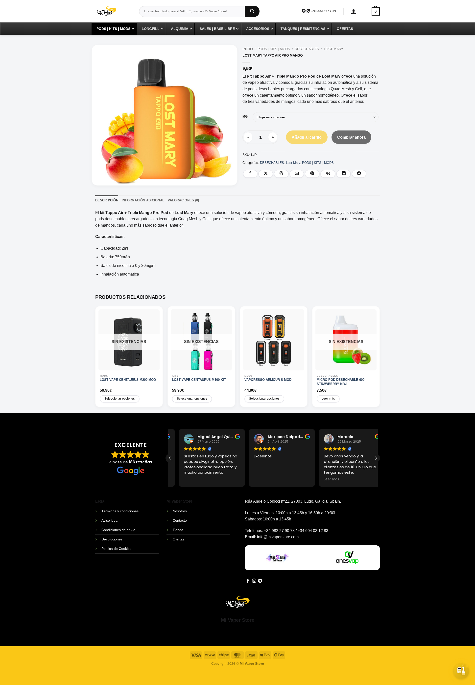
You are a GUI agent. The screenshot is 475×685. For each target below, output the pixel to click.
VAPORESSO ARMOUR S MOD (267, 380)
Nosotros (180, 511)
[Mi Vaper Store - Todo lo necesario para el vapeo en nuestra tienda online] (113, 14)
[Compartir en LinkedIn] (343, 174)
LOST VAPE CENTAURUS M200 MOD (128, 380)
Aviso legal (109, 520)
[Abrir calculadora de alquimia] (461, 669)
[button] (353, 11)
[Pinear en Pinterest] (312, 174)
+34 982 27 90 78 (279, 531)
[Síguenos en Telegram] (260, 581)
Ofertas (178, 539)
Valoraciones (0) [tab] (183, 200)
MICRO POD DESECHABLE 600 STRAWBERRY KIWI (340, 382)
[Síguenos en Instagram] (254, 581)
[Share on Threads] (281, 174)
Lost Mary (333, 49)
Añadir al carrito (307, 137)
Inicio (247, 49)
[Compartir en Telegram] (359, 174)
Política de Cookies (116, 549)
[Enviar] (252, 11)
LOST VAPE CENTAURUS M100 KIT (199, 380)
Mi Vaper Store (237, 620)
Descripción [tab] (106, 200)
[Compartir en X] (265, 174)
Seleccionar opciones (119, 398)
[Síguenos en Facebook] (248, 581)
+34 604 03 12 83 (323, 11)
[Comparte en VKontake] (327, 174)
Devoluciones (111, 539)
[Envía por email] (296, 174)
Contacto (180, 520)
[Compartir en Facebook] (250, 174)
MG (245, 116)
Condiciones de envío (118, 530)
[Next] (378, 359)
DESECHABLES (307, 49)
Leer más (328, 398)
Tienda (178, 530)
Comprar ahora (351, 137)
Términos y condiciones (120, 511)
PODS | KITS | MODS (274, 49)
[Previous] (97, 359)
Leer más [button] (322, 479)
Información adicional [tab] (143, 200)
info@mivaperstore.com (278, 537)
